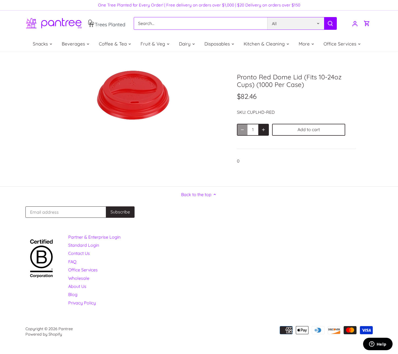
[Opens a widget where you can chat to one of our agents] (378, 344)
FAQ (72, 261)
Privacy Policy (82, 303)
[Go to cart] (367, 23)
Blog (72, 294)
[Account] (355, 23)
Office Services (83, 269)
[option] (133, 95)
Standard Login (83, 245)
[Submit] (330, 23)
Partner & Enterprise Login (94, 237)
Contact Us (79, 253)
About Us (77, 286)
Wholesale (78, 278)
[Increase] (263, 129)
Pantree (65, 328)
